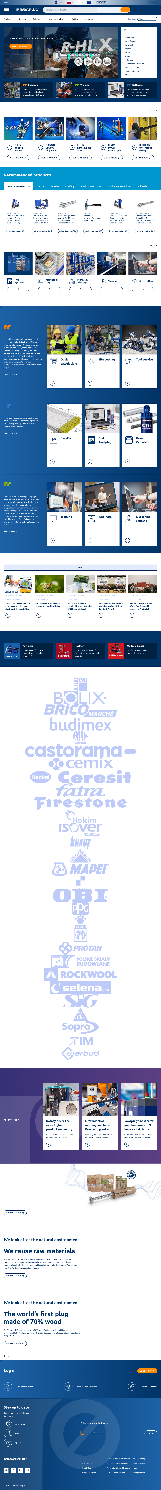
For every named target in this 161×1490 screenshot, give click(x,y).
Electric (40, 186)
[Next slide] (31, 71)
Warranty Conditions (88, 1473)
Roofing (69, 186)
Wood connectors (132, 67)
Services (22, 19)
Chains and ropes (132, 71)
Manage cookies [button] (139, 1473)
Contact (83, 1458)
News (81, 567)
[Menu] (6, 9)
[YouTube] (6, 1470)
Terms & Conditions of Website (118, 1463)
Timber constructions (119, 186)
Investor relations (139, 1463)
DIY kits (128, 75)
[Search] (125, 9)
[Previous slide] (10, 71)
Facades (55, 186)
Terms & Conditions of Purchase (118, 1468)
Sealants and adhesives (134, 63)
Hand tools (129, 45)
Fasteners (129, 60)
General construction (19, 186)
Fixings (127, 52)
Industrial (142, 186)
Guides (75, 19)
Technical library (139, 1458)
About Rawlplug (86, 1463)
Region (6, 2)
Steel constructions (90, 186)
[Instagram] (27, 1470)
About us (89, 19)
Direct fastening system (134, 41)
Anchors (128, 48)
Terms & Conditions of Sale (116, 1473)
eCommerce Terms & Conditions (118, 1458)
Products (7, 19)
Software (37, 19)
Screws (127, 56)
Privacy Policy (85, 1468)
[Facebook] (13, 1470)
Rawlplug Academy (56, 19)
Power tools (130, 37)
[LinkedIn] (20, 1470)
